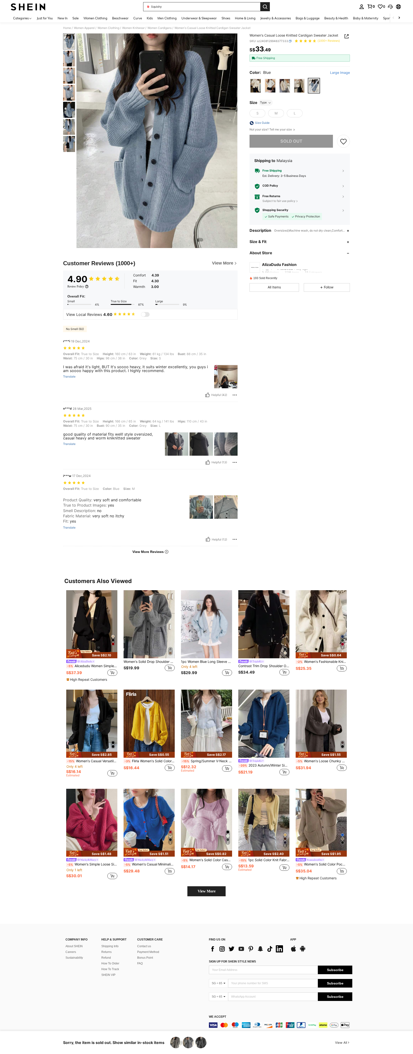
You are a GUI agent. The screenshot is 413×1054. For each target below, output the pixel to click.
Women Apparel (84, 28)
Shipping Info (110, 946)
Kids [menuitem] (150, 18)
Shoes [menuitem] (226, 18)
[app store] (293, 951)
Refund (106, 957)
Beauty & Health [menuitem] (336, 18)
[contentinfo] (280, 1025)
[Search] (265, 6)
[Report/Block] (235, 395)
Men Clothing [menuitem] (167, 18)
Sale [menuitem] (75, 18)
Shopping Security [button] (275, 210)
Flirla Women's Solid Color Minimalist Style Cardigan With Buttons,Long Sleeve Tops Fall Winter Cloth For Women (150, 761)
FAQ (140, 963)
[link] (371, 6)
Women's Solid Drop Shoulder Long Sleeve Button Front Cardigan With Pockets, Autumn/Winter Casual (149, 662)
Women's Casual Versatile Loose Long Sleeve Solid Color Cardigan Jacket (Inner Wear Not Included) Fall (92, 761)
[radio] (256, 86)
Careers (70, 952)
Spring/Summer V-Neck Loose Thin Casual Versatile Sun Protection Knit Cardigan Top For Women (207, 761)
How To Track (110, 969)
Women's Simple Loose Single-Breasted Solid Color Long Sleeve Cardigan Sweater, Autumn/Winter (92, 864)
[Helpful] (207, 395)
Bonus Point (145, 957)
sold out (291, 141)
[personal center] (361, 7)
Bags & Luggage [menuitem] (308, 18)
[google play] (302, 951)
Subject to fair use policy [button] (278, 201)
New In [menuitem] (63, 18)
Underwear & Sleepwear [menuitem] (199, 18)
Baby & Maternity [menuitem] (365, 18)
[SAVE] (343, 141)
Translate (69, 376)
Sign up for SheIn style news (232, 961)
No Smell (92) (75, 329)
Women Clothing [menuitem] (95, 18)
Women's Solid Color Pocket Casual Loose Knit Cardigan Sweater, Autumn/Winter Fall (322, 864)
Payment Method (148, 952)
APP (293, 939)
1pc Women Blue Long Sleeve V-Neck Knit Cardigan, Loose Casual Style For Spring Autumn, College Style (206, 662)
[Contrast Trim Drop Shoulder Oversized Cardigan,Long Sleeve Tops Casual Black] (263, 624)
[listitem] (91, 636)
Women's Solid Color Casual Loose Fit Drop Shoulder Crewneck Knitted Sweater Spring (207, 860)
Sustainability (74, 957)
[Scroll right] (399, 18)
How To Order (110, 963)
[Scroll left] (393, 18)
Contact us (144, 946)
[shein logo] (28, 6)
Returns (106, 952)
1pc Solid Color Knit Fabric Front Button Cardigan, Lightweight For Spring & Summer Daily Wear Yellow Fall (264, 860)
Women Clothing (108, 28)
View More (207, 891)
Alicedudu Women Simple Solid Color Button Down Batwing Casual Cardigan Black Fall (92, 666)
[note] (91, 653)
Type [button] (263, 102)
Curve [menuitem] (137, 18)
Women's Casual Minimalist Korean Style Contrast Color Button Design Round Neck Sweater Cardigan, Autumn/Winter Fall (150, 864)
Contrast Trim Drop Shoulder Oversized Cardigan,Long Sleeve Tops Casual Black (263, 666)
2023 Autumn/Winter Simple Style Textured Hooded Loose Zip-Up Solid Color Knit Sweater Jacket (264, 765)
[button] (390, 7)
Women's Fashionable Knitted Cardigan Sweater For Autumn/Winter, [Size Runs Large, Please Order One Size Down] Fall (322, 662)
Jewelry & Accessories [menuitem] (275, 18)
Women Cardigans (159, 28)
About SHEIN (74, 946)
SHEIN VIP (108, 975)
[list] (247, 948)
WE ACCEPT (217, 1016)
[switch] (145, 314)
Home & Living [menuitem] (245, 18)
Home (67, 28)
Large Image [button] (340, 73)
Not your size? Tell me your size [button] (271, 129)
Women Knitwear (133, 28)
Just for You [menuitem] (45, 18)
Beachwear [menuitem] (120, 18)
